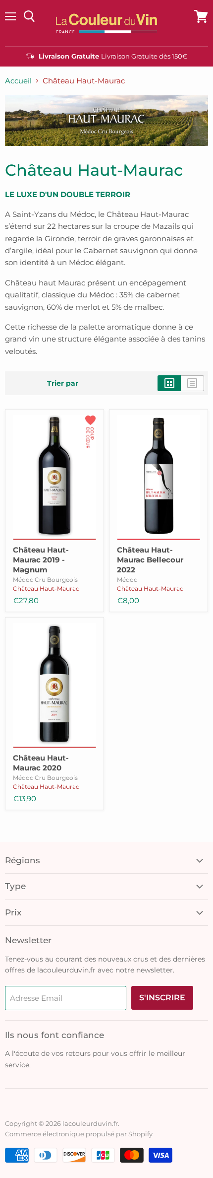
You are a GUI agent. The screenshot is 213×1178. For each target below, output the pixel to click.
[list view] (192, 383)
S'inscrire (162, 997)
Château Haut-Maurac (46, 588)
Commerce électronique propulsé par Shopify (79, 1134)
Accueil (18, 80)
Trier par (62, 383)
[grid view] (169, 383)
